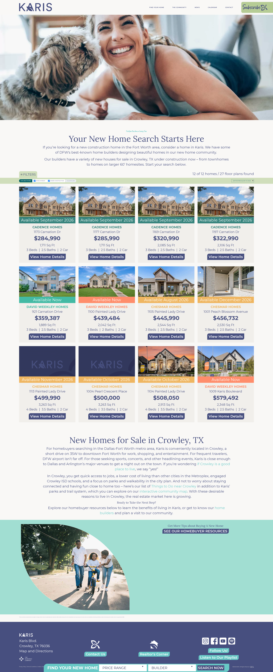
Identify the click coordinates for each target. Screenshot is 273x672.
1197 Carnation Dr (225, 232)
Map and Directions (36, 651)
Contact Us (95, 654)
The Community (179, 7)
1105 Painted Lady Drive (166, 312)
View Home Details (47, 257)
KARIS (237, 666)
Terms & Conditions (32, 666)
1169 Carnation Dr (166, 232)
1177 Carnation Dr (106, 232)
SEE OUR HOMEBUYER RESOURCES (195, 531)
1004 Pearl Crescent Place (107, 391)
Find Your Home (156, 7)
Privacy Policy (22, 666)
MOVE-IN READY (40, 180)
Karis (199, 147)
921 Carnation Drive (47, 312)
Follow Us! (219, 651)
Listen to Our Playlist (218, 657)
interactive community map (163, 491)
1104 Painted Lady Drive (166, 391)
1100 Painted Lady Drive (106, 312)
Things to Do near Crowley (173, 486)
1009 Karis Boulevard (225, 391)
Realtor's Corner (154, 654)
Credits (39, 666)
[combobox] (123, 667)
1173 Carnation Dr (47, 232)
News (197, 7)
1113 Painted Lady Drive (47, 391)
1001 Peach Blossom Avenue (226, 312)
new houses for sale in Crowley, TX (124, 159)
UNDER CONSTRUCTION (57, 180)
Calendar (212, 7)
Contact (229, 7)
